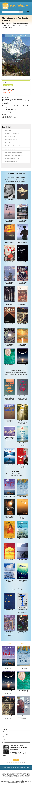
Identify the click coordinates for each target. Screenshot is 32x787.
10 (24, 760)
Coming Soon (6, 736)
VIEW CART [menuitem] (27, 0)
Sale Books (5, 734)
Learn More (16, 758)
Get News (5, 729)
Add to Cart (9, 85)
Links (4, 739)
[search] (21, 12)
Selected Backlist (6, 731)
